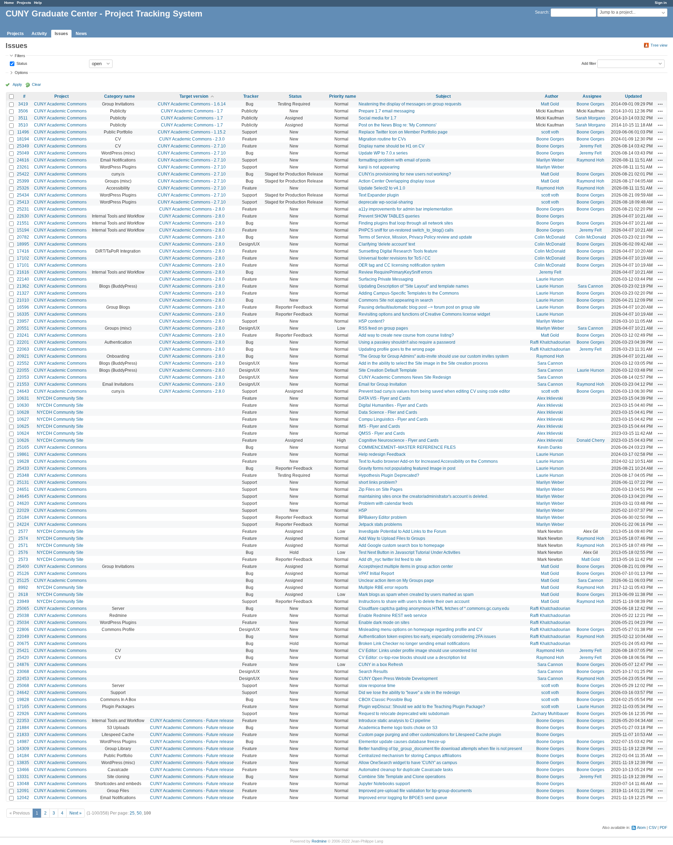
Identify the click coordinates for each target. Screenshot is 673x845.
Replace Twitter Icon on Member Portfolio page (403, 132)
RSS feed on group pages (383, 328)
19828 (23, 699)
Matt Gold (550, 104)
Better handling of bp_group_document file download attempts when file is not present (440, 748)
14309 (23, 748)
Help (38, 3)
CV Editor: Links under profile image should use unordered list (418, 650)
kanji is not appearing (379, 167)
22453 (23, 678)
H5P (363, 510)
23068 (23, 671)
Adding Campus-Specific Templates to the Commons (409, 293)
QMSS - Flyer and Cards (382, 433)
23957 (23, 321)
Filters (20, 56)
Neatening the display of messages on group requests (410, 104)
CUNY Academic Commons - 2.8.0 (192, 209)
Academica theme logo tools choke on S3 (398, 727)
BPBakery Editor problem (383, 517)
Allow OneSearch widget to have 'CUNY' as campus (408, 762)
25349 (23, 146)
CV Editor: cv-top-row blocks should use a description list (412, 657)
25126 (23, 573)
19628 (23, 461)
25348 (23, 475)
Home (9, 3)
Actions (660, 104)
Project (61, 96)
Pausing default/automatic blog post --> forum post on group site (419, 307)
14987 (23, 741)
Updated (633, 96)
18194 (23, 139)
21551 (23, 223)
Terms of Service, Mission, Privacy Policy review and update (415, 237)
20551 (23, 328)
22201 (23, 342)
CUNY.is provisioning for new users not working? (405, 174)
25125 (23, 580)
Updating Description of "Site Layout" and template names (414, 286)
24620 (23, 503)
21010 (23, 300)
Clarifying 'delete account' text (387, 244)
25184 (23, 517)
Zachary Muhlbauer (550, 713)
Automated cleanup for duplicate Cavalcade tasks (406, 769)
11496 (23, 132)
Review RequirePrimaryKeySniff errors (395, 272)
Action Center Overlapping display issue (397, 181)
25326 (23, 188)
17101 (23, 265)
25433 (23, 468)
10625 (23, 426)
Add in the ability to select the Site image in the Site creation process (423, 363)
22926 (23, 713)
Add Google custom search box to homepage (401, 545)
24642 (23, 692)
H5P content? (372, 321)
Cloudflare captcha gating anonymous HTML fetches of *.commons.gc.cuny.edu (434, 608)
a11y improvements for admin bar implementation (406, 209)
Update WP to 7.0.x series (383, 153)
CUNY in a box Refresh (381, 664)
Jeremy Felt (590, 146)
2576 (23, 552)
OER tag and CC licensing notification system (402, 265)
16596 (23, 307)
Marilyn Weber (550, 160)
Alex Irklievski (550, 398)
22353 (23, 720)
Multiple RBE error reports (383, 587)
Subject (443, 96)
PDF (663, 827)
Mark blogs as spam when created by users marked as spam (416, 594)
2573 (23, 559)
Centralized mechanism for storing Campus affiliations (410, 755)
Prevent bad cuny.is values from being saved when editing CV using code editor (434, 391)
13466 (23, 769)
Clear (36, 84)
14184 (23, 755)
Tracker (251, 96)
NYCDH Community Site (60, 398)
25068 (23, 685)
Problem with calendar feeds (386, 503)
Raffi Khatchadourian (550, 342)
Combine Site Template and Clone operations (402, 776)
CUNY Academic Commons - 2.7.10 (192, 146)
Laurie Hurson (550, 279)
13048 (23, 783)
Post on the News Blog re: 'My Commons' (397, 125)
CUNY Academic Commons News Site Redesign (405, 377)
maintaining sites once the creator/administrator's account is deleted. (423, 496)
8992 (23, 587)
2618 (23, 594)
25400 (23, 566)
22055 (23, 370)
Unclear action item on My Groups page (396, 580)
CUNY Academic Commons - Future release (192, 720)
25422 (23, 174)
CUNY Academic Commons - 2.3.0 (192, 139)
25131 (23, 482)
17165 (23, 706)
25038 (23, 615)
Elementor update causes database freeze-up (402, 741)
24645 (23, 496)
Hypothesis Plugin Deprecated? (389, 475)
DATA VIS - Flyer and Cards (384, 398)
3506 (23, 111)
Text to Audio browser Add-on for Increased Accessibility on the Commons (428, 461)
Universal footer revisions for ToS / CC (395, 258)
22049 (23, 636)
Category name (119, 96)
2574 (23, 538)
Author (551, 96)
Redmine (319, 841)
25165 (23, 447)
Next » (75, 813)
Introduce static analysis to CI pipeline (394, 720)
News (81, 33)
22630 (23, 216)
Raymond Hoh (590, 160)
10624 (23, 433)
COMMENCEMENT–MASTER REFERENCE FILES (407, 447)
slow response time (377, 685)
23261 (23, 167)
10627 (23, 419)
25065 (23, 608)
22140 (23, 279)
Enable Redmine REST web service (393, 615)
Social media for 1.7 (377, 118)
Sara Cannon (590, 286)
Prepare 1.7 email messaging (387, 111)
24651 (23, 489)
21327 (23, 293)
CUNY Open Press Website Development (398, 678)
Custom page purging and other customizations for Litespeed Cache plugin (430, 734)
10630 (23, 405)
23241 (23, 335)
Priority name (342, 96)
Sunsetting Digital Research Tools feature (398, 251)
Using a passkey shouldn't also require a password (407, 342)
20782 (23, 237)
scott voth (550, 132)
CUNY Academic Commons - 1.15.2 (192, 132)
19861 (23, 454)
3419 (23, 104)
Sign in (661, 3)
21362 (23, 286)
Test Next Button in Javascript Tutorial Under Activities (409, 552)
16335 (23, 314)
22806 (23, 629)
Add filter (589, 63)
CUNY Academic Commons (60, 104)
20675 (23, 643)
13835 (23, 762)
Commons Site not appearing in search (396, 300)
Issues (61, 33)
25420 (23, 657)
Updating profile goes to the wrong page (397, 349)
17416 (23, 251)
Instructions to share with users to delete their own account (414, 601)
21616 (23, 272)
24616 (23, 160)
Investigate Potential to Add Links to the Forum (402, 531)
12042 (23, 797)
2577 (23, 531)
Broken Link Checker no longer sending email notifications (414, 643)
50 (139, 813)
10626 (23, 440)
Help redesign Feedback (382, 454)
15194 (23, 230)
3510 (23, 125)
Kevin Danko (550, 447)
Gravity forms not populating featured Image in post (407, 468)
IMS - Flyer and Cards (379, 426)
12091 (23, 790)
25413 (23, 202)
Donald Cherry (591, 440)
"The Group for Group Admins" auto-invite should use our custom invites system (434, 356)
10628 (23, 412)
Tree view (659, 45)
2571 (23, 545)
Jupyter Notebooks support (384, 783)
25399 (23, 181)
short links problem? (378, 482)
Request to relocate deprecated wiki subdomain (404, 713)
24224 (23, 524)
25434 (23, 195)
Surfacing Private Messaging (386, 279)
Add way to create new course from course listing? (406, 335)
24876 (23, 664)
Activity (39, 33)
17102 (23, 258)
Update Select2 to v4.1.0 (382, 188)
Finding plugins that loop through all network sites (406, 223)
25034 (23, 622)
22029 (23, 510)
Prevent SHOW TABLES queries (389, 216)
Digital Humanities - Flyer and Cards (393, 405)
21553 (23, 384)
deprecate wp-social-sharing (386, 202)
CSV (653, 827)
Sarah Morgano (590, 118)
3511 (23, 118)
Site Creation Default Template (388, 370)
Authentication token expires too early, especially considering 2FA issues (427, 636)
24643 (23, 391)
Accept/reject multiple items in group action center (406, 566)
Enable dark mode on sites (384, 622)
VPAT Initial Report (376, 573)
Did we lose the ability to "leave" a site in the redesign (409, 692)
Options (21, 72)
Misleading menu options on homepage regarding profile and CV (420, 629)
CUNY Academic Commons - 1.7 (192, 111)
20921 (23, 356)
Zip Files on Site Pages (380, 489)
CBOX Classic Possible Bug (385, 699)
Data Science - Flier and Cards (388, 412)
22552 (23, 363)
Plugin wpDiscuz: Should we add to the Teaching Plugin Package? (422, 706)
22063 (23, 349)
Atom (641, 827)
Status (21, 63)
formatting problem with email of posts (394, 160)
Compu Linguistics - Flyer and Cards (393, 419)
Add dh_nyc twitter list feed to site (390, 559)
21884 (23, 727)
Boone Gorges (590, 104)
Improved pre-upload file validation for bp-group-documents (415, 790)
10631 (23, 398)
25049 (23, 153)
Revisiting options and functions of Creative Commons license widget (424, 314)
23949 (23, 601)
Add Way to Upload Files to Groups (392, 538)
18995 (23, 244)
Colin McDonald (550, 237)
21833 (23, 734)
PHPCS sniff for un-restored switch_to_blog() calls (406, 230)
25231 (23, 209)
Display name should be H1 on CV (391, 146)
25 (132, 813)
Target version (193, 96)
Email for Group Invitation (383, 384)
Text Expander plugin (379, 195)
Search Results (373, 671)
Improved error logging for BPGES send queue (403, 797)
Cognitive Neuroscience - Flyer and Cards (399, 440)
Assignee (592, 96)
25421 (23, 650)
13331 (23, 776)
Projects (24, 3)
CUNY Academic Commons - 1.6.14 (192, 104)
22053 (23, 377)
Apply (17, 84)
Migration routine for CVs (382, 139)
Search (542, 12)
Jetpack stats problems (380, 524)
